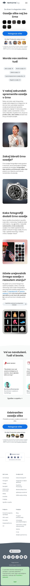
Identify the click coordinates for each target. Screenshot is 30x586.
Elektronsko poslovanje (6, 490)
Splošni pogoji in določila (15, 565)
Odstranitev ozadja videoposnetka (21, 525)
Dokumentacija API (21, 478)
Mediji (4, 493)
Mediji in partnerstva (21, 535)
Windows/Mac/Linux (21, 489)
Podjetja (5, 499)
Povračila (5, 520)
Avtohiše (5, 496)
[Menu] (26, 3)
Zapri (15, 582)
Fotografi (5, 480)
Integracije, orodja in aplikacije (21, 481)
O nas (17, 532)
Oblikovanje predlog (21, 495)
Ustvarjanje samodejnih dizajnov (21, 521)
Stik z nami (5, 517)
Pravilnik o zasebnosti (22, 49)
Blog (17, 513)
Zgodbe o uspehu (14, 398)
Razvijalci (5, 486)
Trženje (4, 483)
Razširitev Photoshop (19, 485)
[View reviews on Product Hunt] (15, 457)
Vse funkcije (6, 478)
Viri (3, 526)
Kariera (18, 529)
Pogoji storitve (15, 562)
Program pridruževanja (19, 516)
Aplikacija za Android (21, 492)
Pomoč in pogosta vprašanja (7, 513)
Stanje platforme (7, 523)
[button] (9, 68)
